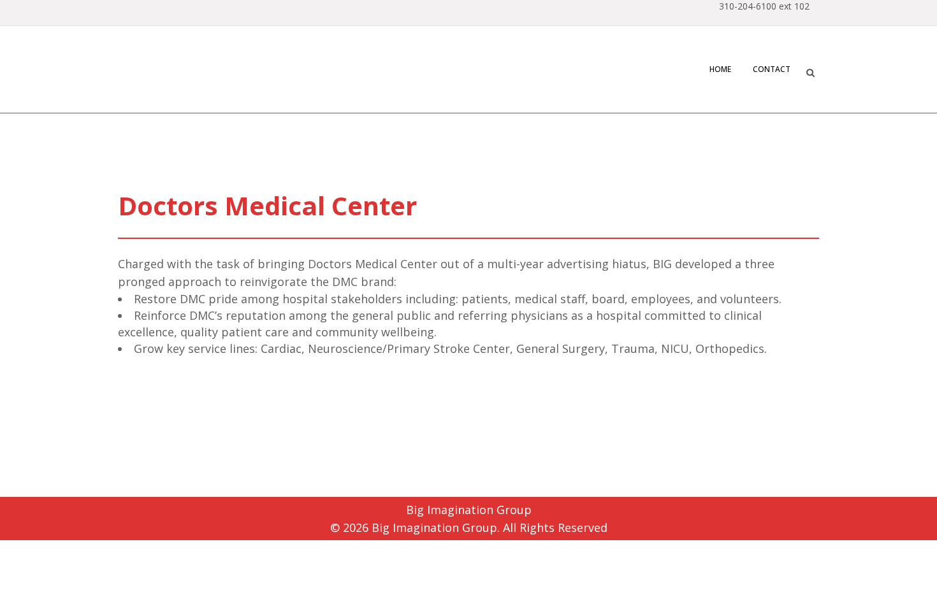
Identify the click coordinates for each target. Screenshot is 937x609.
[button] (810, 70)
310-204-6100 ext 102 (764, 6)
